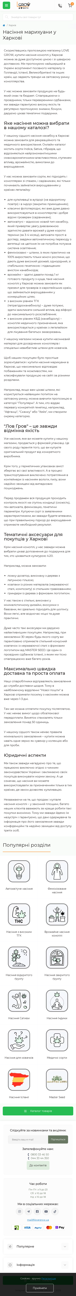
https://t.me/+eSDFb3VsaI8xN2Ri (28, 1211)
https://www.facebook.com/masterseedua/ (37, 1211)
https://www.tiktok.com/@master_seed (55, 1211)
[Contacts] (60, 5)
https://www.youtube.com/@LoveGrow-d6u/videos (46, 1211)
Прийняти (40, 1288)
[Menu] (6, 5)
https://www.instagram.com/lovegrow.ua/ (19, 1211)
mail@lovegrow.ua (38, 1219)
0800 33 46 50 (40, 1154)
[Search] (7, 17)
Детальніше (48, 1278)
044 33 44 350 (40, 1158)
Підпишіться (58, 1139)
